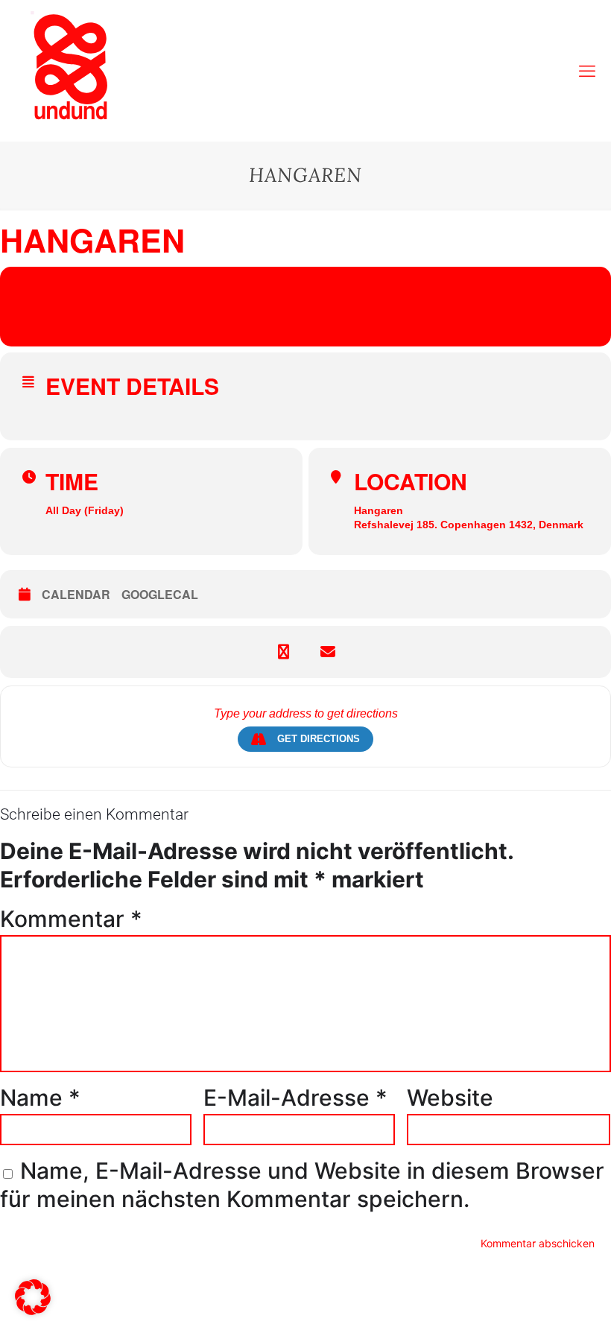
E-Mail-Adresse (295, 1097)
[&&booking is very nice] (71, 67)
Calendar (76, 594)
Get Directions (318, 738)
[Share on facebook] (283, 652)
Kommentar (71, 918)
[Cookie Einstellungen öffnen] (33, 1306)
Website (450, 1097)
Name (40, 1097)
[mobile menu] (587, 67)
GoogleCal (159, 594)
